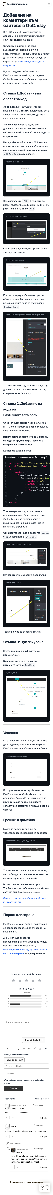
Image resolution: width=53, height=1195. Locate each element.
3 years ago (38, 1125)
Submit (13, 1088)
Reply (44, 1118)
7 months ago (38, 1105)
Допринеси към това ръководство (26, 1182)
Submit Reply (31, 1040)
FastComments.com (17, 4)
